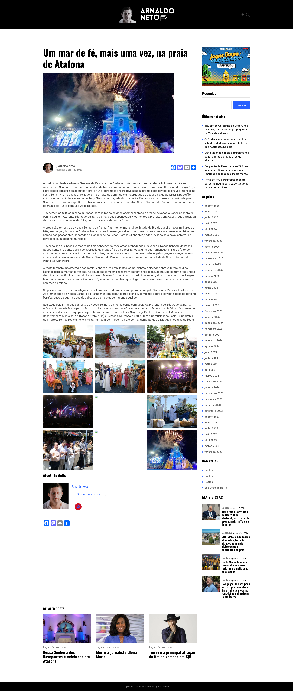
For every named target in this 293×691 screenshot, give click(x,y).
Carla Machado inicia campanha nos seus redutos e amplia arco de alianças (226, 156)
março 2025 (211, 305)
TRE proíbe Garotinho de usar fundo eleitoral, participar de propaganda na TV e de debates (226, 129)
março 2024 (211, 375)
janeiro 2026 (212, 246)
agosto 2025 (212, 276)
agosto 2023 (212, 416)
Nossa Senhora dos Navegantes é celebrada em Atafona (66, 656)
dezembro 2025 (213, 252)
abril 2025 (210, 299)
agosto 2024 (212, 346)
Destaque (210, 470)
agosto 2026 (212, 205)
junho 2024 (211, 358)
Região (208, 481)
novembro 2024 (213, 328)
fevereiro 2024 (213, 381)
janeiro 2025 (212, 317)
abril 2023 (210, 440)
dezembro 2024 (213, 323)
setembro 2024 (213, 340)
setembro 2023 (213, 410)
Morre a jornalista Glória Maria (116, 654)
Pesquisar (210, 94)
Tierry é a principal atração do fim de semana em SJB (172, 654)
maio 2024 (210, 363)
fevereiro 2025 (213, 311)
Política (209, 476)
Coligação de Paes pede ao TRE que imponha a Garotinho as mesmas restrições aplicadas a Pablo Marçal (226, 170)
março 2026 (211, 235)
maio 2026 (210, 223)
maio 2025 (210, 293)
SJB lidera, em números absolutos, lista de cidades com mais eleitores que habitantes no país (225, 143)
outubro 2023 (212, 405)
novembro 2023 (213, 399)
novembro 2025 (213, 258)
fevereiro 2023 (213, 451)
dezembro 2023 (213, 393)
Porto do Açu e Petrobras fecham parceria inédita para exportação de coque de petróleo (226, 183)
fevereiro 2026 (213, 240)
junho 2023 (211, 428)
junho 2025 (211, 287)
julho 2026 (210, 211)
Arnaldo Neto (66, 166)
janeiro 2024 (212, 387)
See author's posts (89, 494)
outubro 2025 (212, 264)
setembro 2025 (213, 270)
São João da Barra (215, 487)
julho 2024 (210, 352)
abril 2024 (210, 369)
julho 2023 (210, 422)
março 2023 (211, 446)
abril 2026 (210, 229)
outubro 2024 (212, 334)
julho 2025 (210, 281)
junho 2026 (211, 217)
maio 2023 (210, 434)
